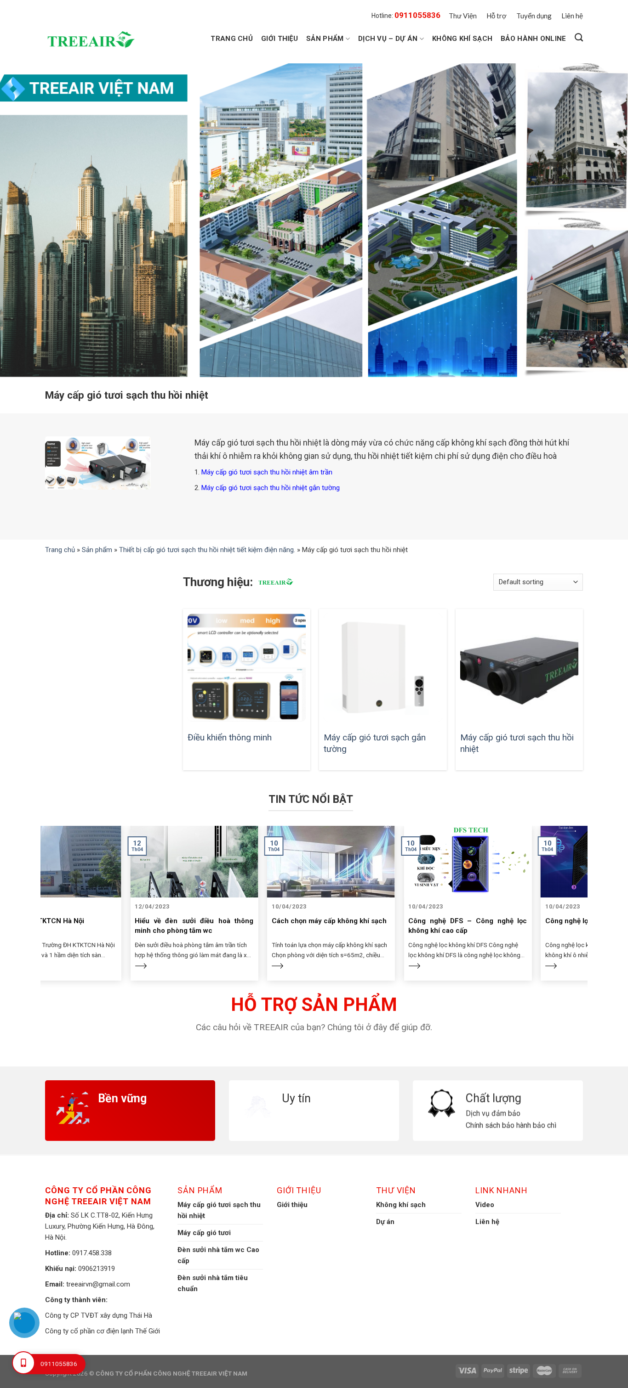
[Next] (587, 880)
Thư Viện (463, 15)
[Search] (579, 37)
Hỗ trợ (496, 15)
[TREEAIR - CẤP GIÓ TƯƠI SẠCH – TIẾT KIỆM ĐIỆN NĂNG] (93, 40)
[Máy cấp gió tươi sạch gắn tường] (383, 668)
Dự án (385, 1222)
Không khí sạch (462, 38)
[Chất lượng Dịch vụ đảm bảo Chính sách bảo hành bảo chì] (498, 1086)
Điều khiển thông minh (230, 737)
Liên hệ (572, 15)
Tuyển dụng (534, 15)
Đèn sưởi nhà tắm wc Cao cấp (218, 1255)
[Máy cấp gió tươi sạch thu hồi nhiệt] (519, 668)
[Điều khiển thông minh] (247, 668)
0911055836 (417, 15)
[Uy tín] (314, 1086)
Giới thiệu (279, 38)
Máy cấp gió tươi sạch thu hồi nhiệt (517, 743)
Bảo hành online (533, 38)
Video (484, 1205)
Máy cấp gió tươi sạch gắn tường (375, 743)
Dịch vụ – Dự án (388, 38)
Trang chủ (232, 38)
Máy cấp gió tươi (204, 1233)
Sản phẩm (324, 38)
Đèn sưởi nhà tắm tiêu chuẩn (212, 1283)
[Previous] (40, 880)
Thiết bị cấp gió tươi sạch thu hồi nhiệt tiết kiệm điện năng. (207, 550)
